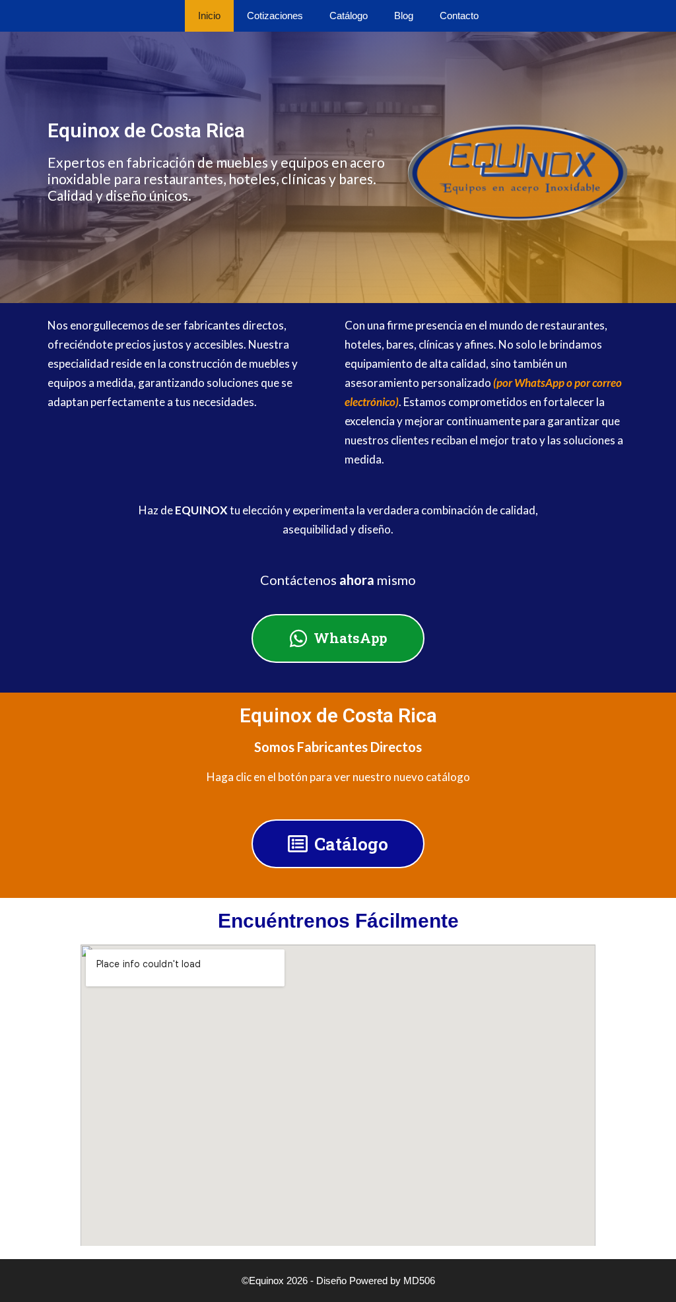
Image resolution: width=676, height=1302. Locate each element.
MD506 (419, 1280)
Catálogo (348, 15)
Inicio (209, 15)
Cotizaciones (275, 15)
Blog (403, 15)
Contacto (459, 15)
